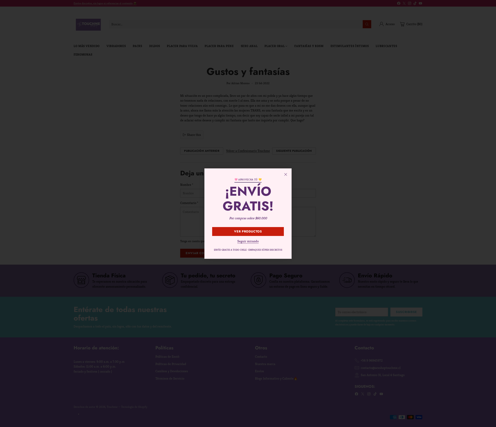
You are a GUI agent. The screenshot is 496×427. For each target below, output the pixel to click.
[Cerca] (285, 174)
